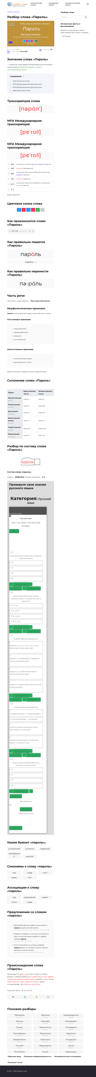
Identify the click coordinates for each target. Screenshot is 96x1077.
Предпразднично (71, 1015)
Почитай (19, 1046)
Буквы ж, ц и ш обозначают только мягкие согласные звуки (23, 673)
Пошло (45, 1052)
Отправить (15, 828)
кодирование (30, 897)
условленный (14, 849)
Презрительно (19, 1040)
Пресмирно (19, 1015)
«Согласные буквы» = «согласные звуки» (25, 714)
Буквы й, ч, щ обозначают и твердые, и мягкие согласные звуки (25, 660)
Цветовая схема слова (21, 90)
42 (12, 578)
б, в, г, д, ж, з (15, 616)
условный (29, 849)
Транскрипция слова (21, 81)
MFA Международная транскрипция (27, 84)
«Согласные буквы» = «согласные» (24, 719)
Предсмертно (45, 1046)
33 (12, 780)
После (71, 1046)
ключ (45, 873)
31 (12, 775)
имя (29, 878)
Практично (71, 1033)
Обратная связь (14, 1056)
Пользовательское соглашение (67, 1056)
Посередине (71, 1027)
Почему (19, 1027)
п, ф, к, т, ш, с (16, 621)
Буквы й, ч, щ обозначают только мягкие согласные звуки (25, 686)
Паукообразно (19, 1033)
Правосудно (71, 1052)
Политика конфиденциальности (37, 1056)
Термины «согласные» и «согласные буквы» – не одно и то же (24, 741)
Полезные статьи (15, 1062)
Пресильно (45, 1040)
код (14, 873)
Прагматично (45, 1027)
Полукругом (71, 1040)
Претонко (45, 1015)
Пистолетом (19, 1052)
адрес (14, 878)
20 (12, 562)
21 (12, 568)
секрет (45, 897)
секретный (45, 849)
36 (12, 573)
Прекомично (45, 1033)
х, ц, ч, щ (14, 605)
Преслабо (45, 1021)
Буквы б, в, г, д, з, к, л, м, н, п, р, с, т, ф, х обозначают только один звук (24, 647)
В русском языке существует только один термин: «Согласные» (24, 728)
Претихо (19, 1021)
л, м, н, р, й (15, 611)
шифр (29, 873)
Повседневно (71, 1021)
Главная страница (13, 12)
